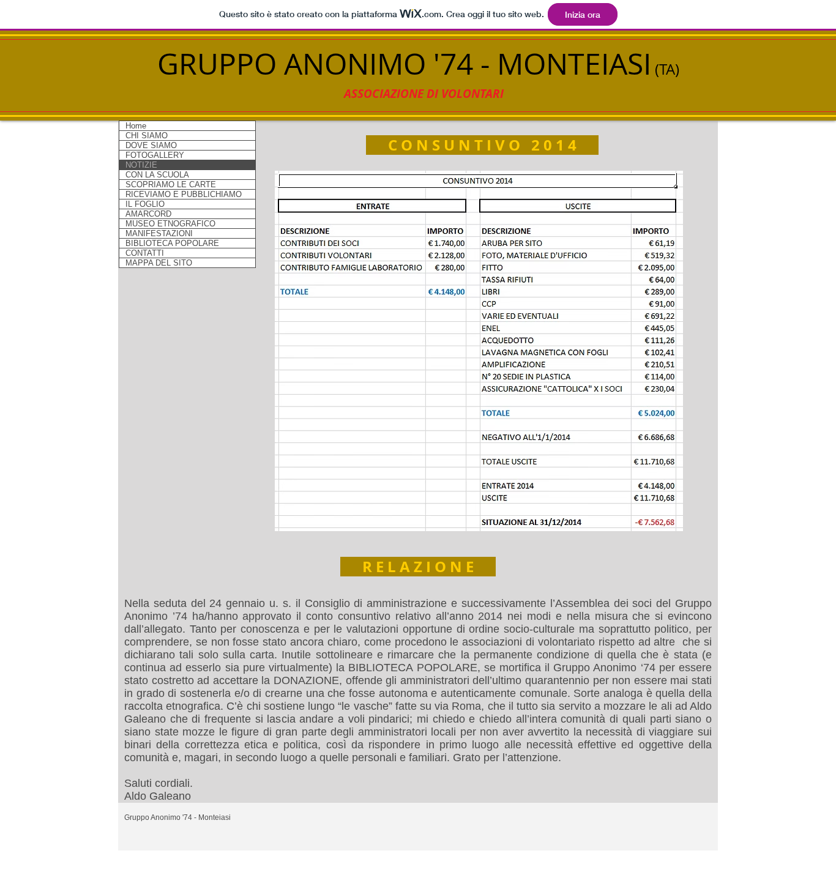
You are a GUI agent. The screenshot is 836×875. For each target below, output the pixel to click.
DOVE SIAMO (151, 145)
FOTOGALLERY (154, 155)
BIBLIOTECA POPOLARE (172, 243)
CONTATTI (144, 253)
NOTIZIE (141, 164)
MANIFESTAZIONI (159, 233)
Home (135, 125)
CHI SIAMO (146, 135)
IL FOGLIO (145, 204)
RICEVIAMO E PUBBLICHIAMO (183, 194)
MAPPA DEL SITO (158, 262)
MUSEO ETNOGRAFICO (170, 223)
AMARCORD (148, 213)
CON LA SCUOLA (157, 174)
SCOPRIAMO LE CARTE (170, 184)
